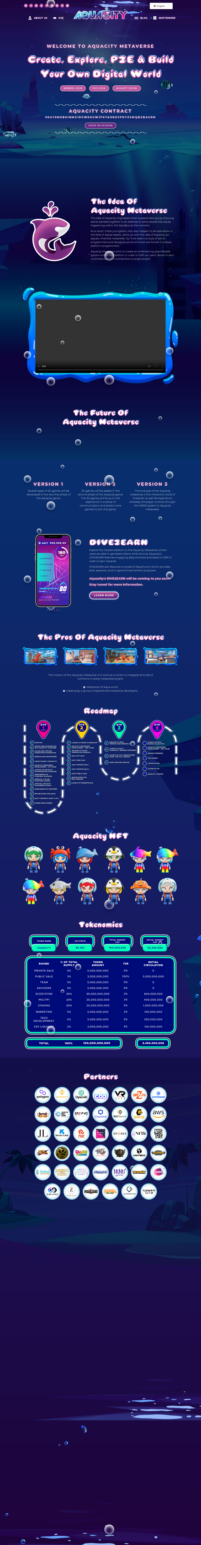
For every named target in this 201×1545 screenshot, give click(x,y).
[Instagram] (31, 6)
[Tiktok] (41, 6)
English (161, 6)
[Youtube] (57, 6)
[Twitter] (36, 6)
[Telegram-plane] (47, 6)
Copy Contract (100, 117)
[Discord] (52, 6)
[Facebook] (26, 6)
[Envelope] (67, 6)
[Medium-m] (62, 6)
